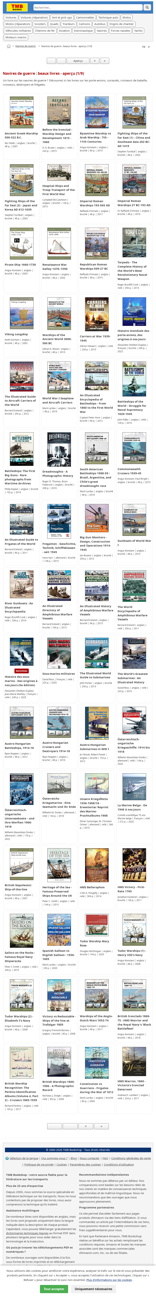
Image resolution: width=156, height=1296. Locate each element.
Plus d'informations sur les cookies (109, 1280)
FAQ (105, 1158)
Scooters (40, 24)
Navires (102, 30)
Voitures (11, 17)
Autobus (99, 24)
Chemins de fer (45, 30)
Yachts (138, 30)
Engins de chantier (122, 24)
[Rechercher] (147, 7)
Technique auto (108, 17)
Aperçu (78, 61)
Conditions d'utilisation (119, 1164)
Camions (84, 24)
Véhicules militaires (18, 30)
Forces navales (120, 30)
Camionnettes (85, 17)
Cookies (62, 1164)
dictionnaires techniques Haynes (27, 1233)
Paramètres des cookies (85, 1164)
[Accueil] (8, 46)
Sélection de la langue (24, 1158)
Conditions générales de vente (131, 1158)
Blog (74, 1158)
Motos (127, 17)
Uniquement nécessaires (93, 1289)
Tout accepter (54, 1289)
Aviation (64, 30)
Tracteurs (69, 24)
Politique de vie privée (38, 1164)
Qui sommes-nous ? (54, 1158)
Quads (54, 24)
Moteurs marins (16, 37)
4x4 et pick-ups (62, 17)
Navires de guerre (25, 46)
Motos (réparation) (18, 24)
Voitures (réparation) (34, 17)
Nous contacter (89, 1158)
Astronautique (83, 30)
